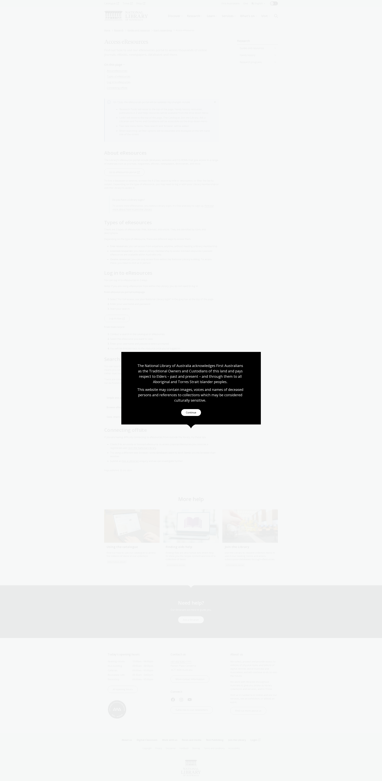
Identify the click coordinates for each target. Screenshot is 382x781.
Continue (191, 412)
